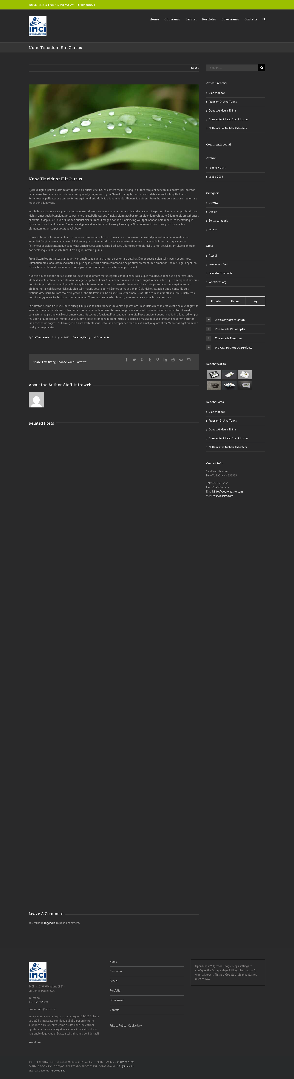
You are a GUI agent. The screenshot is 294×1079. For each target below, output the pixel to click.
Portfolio (209, 19)
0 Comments (101, 337)
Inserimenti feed (218, 264)
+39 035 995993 (38, 1002)
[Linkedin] (165, 359)
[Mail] (188, 359)
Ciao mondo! (217, 93)
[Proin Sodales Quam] (245, 375)
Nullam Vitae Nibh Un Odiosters (228, 128)
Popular (216, 301)
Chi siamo (172, 19)
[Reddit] (173, 359)
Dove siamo (230, 19)
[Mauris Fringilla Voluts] (229, 375)
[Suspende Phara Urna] (245, 385)
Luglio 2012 (216, 177)
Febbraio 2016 (217, 168)
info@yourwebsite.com (228, 491)
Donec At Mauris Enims (223, 110)
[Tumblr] (150, 359)
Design (87, 337)
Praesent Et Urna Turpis (223, 102)
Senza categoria (218, 220)
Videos (213, 229)
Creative (77, 337)
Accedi (213, 255)
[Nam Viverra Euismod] (214, 385)
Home (154, 19)
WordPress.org (217, 282)
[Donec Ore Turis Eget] (214, 375)
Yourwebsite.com (222, 496)
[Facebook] (126, 359)
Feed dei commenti (220, 273)
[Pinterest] (142, 359)
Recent (235, 301)
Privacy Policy (118, 1025)
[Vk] (181, 359)
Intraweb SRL (57, 1070)
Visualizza (35, 1042)
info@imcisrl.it (86, 4)
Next (194, 68)
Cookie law (135, 1025)
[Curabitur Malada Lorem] (229, 385)
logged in (50, 923)
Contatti (250, 19)
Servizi (191, 19)
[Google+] (157, 359)
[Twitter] (134, 359)
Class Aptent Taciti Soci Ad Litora (229, 119)
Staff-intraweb (40, 337)
